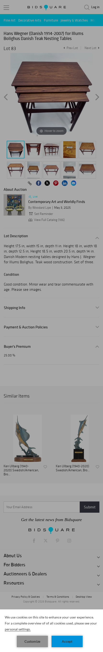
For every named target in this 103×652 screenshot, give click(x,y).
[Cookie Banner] (51, 630)
